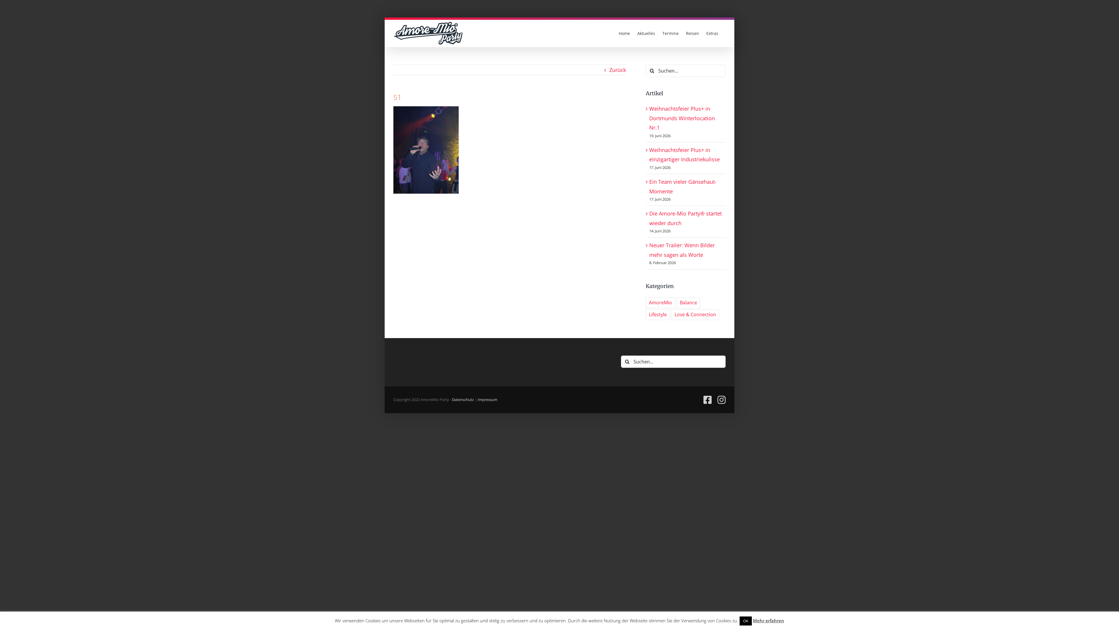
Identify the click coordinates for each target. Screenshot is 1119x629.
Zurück (617, 69)
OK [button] (745, 620)
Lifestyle (658, 314)
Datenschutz (463, 399)
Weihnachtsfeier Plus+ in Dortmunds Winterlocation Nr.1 (682, 118)
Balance (688, 302)
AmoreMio (660, 302)
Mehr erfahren (768, 620)
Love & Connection (695, 314)
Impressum (487, 399)
